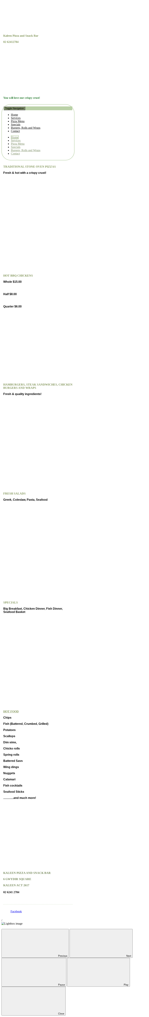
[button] (38, 119)
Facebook (16, 911)
